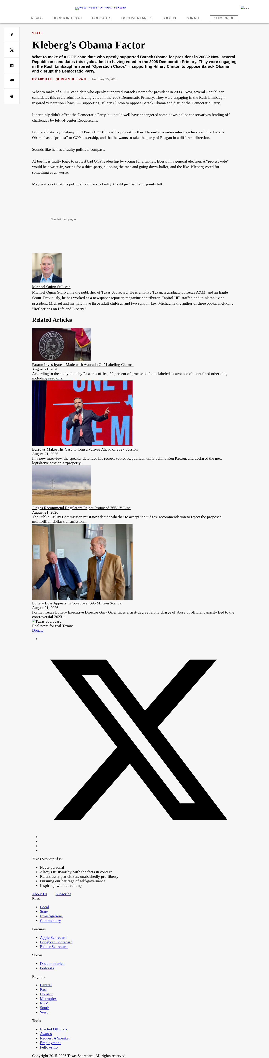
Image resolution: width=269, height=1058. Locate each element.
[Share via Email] (11, 80)
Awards (46, 1033)
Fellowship (49, 1047)
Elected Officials (53, 1029)
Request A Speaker (55, 1038)
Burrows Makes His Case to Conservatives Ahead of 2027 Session (85, 449)
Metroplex (48, 998)
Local (44, 907)
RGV (44, 1003)
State (37, 33)
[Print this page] (11, 96)
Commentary (50, 920)
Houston (46, 994)
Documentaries (136, 18)
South (44, 1007)
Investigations (51, 916)
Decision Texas (67, 18)
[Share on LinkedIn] (11, 65)
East (43, 989)
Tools (168, 18)
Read (36, 18)
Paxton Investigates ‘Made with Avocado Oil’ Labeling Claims (83, 364)
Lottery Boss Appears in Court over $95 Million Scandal (77, 603)
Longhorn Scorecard (56, 942)
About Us (39, 894)
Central (46, 985)
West (44, 1012)
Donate (193, 18)
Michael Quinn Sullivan (62, 79)
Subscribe (224, 18)
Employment (50, 1042)
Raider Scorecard (54, 946)
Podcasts (101, 18)
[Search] (245, 7)
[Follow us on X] (138, 837)
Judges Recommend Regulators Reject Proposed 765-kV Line (81, 508)
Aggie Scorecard (53, 937)
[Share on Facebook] (11, 34)
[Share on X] (11, 50)
